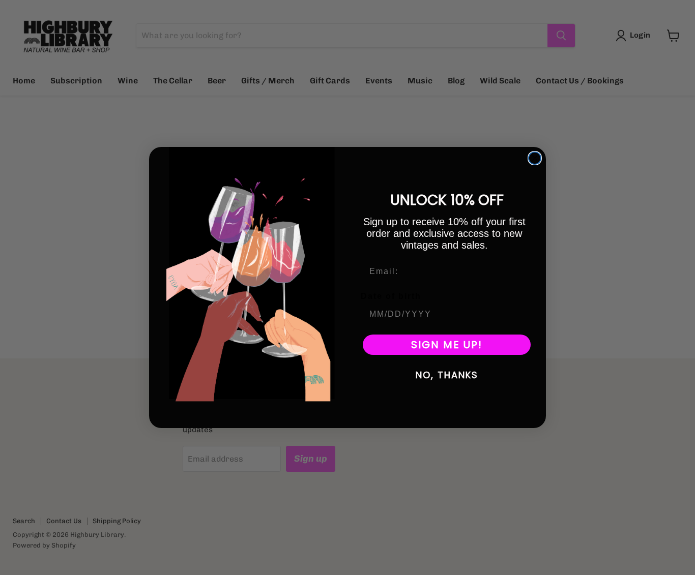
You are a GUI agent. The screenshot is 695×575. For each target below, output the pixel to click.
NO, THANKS (447, 375)
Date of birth (391, 296)
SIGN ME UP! (446, 345)
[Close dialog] (535, 158)
